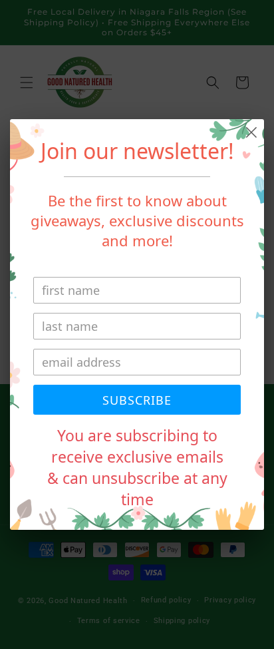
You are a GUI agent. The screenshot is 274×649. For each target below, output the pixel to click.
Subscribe (137, 400)
